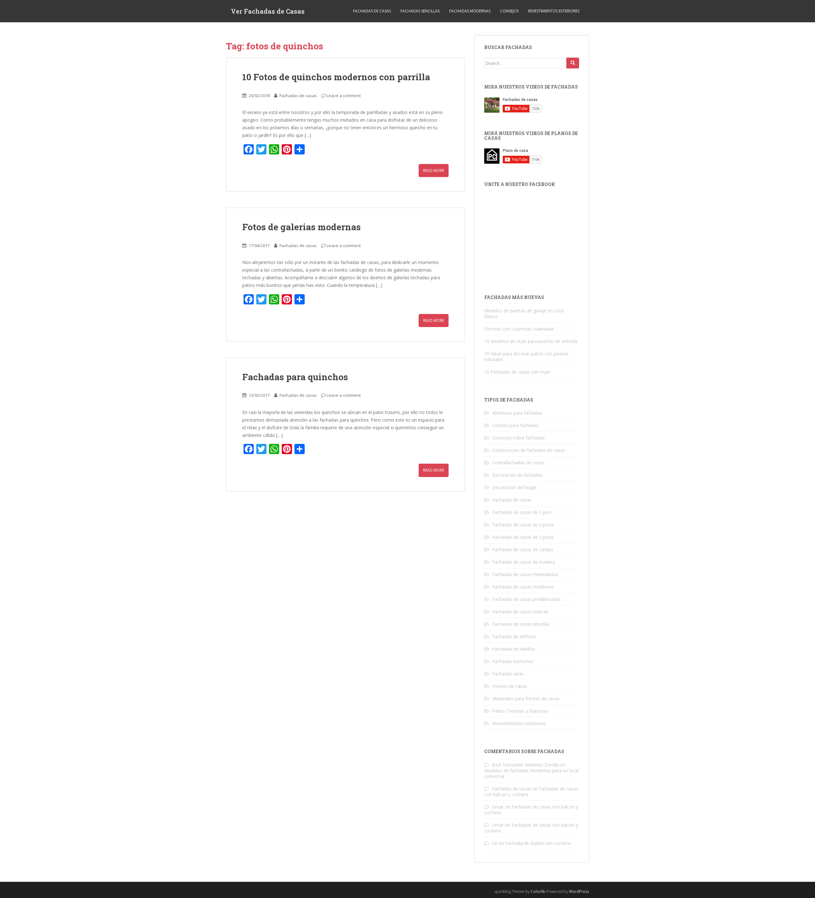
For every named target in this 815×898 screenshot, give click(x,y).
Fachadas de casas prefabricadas (526, 599)
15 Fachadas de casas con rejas (517, 372)
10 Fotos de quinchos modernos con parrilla (336, 77)
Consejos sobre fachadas (518, 438)
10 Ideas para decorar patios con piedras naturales (526, 356)
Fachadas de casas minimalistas (525, 574)
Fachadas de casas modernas (523, 587)
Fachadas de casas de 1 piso (521, 512)
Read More (433, 170)
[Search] (572, 63)
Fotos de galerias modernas (301, 227)
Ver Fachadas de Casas (268, 11)
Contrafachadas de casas (518, 463)
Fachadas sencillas (420, 11)
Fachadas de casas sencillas (521, 624)
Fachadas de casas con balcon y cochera (531, 810)
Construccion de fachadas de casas (528, 450)
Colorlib (538, 891)
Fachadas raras (508, 674)
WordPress (579, 891)
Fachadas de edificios (514, 636)
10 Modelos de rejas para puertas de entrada (531, 341)
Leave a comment (344, 95)
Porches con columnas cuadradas (519, 329)
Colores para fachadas (515, 425)
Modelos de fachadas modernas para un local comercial (531, 773)
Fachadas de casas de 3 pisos (523, 537)
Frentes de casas (509, 686)
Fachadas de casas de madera (523, 562)
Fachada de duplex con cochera (537, 843)
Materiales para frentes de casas (526, 698)
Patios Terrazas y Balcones (520, 711)
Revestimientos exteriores (553, 11)
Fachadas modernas (470, 11)
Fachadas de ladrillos (513, 649)
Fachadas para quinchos (295, 377)
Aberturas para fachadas (517, 413)
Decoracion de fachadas (517, 475)
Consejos (509, 11)
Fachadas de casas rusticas (520, 612)
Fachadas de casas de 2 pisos (523, 525)
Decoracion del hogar (514, 487)
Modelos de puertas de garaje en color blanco (524, 313)
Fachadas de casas (372, 11)
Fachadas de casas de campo (522, 549)
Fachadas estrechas (512, 661)
